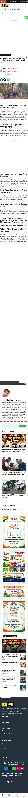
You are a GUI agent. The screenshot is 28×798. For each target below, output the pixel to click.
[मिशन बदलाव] (14, 591)
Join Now (22, 426)
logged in (10, 509)
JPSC (3, 730)
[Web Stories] (17, 795)
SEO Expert (7, 782)
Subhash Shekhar (9, 66)
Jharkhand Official (6, 726)
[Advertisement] (14, 36)
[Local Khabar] (4, 5)
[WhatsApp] (24, 795)
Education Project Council (8, 733)
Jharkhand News (5, 54)
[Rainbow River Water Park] (14, 616)
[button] (26, 9)
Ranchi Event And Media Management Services (12, 774)
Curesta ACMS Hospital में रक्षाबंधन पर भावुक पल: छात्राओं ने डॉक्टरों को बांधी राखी (10, 656)
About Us (4, 743)
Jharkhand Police (6, 728)
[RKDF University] (14, 532)
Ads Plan (4, 748)
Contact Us (4, 746)
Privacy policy (5, 750)
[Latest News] (9, 795)
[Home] (2, 795)
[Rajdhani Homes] (14, 566)
